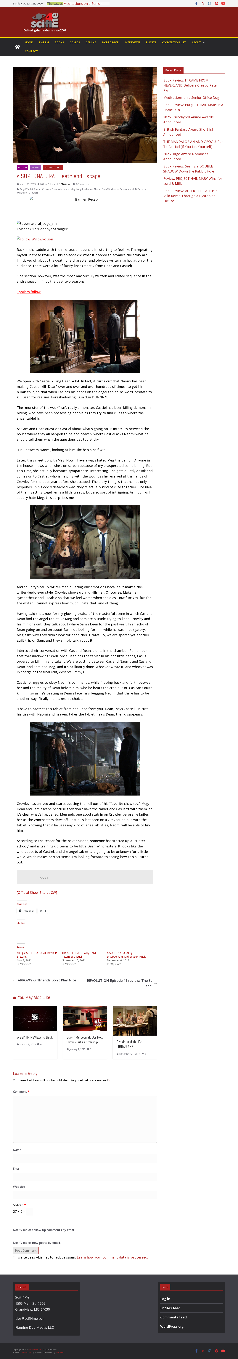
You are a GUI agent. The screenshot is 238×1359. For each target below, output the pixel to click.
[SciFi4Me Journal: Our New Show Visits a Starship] (85, 1008)
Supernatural (127, 189)
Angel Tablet (26, 189)
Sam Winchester (110, 189)
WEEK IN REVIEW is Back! (35, 1037)
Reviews (36, 167)
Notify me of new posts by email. (37, 1243)
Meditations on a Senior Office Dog (191, 97)
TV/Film (44, 42)
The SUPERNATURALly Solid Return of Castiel (79, 954)
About (196, 42)
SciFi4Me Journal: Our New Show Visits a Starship (85, 1040)
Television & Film (52, 167)
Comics (75, 42)
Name (17, 1150)
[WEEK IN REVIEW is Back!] (35, 1008)
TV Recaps (140, 189)
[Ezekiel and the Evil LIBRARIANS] (135, 1008)
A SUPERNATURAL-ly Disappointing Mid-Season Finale (126, 954)
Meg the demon (84, 189)
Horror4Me (110, 42)
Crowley (46, 189)
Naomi (97, 189)
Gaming (91, 42)
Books (59, 42)
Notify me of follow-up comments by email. (44, 1230)
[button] (203, 42)
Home (29, 42)
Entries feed (170, 1308)
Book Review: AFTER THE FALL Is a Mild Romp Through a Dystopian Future (190, 196)
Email (16, 1169)
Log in (165, 1298)
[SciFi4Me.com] (17, 46)
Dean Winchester (61, 189)
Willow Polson (47, 184)
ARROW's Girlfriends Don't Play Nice (47, 980)
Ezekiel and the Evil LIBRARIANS (129, 1044)
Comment (21, 1092)
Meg (73, 189)
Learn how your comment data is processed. (112, 1257)
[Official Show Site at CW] (37, 892)
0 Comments (82, 184)
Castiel (37, 189)
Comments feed (173, 1317)
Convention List (174, 42)
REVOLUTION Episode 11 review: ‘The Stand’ (119, 983)
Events (151, 42)
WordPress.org (172, 1326)
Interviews (132, 42)
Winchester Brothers (27, 192)
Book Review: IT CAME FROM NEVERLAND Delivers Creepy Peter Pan (190, 85)
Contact (31, 51)
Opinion (22, 167)
